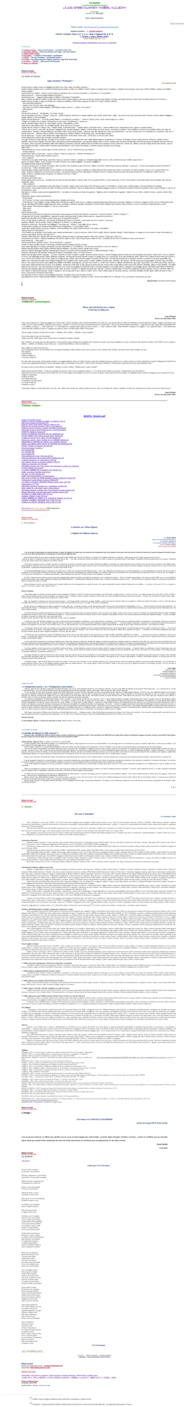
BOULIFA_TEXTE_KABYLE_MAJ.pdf (31, 420)
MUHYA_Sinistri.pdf (94, 416)
